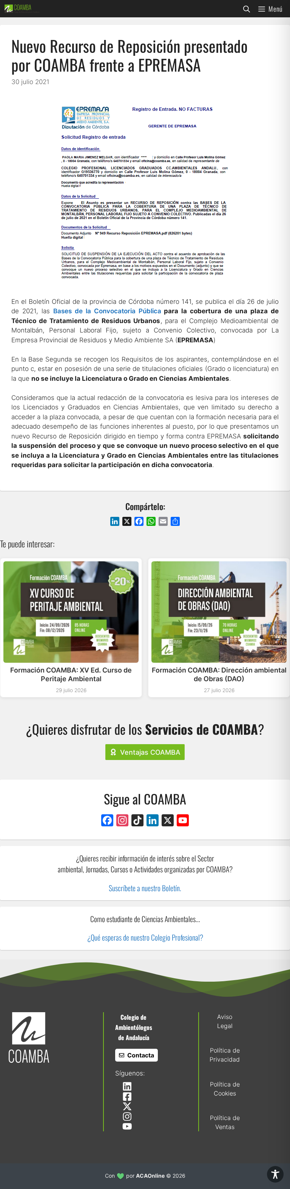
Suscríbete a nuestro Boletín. (145, 888)
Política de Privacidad (225, 1055)
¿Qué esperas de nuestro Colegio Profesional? (145, 937)
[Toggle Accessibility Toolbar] (275, 1174)
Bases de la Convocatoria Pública (107, 311)
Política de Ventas (225, 1122)
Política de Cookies (225, 1088)
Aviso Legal (225, 1021)
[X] (167, 821)
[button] (246, 8)
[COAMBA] (22, 8)
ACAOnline (150, 1175)
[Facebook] (107, 821)
